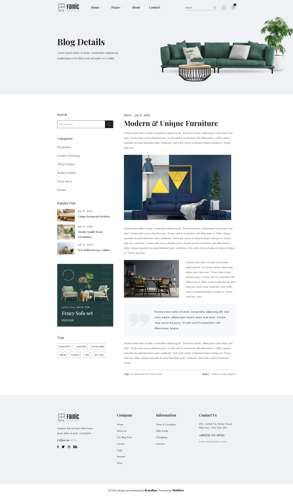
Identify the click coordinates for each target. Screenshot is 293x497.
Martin (128, 115)
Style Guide (162, 431)
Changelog (161, 437)
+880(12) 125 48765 (211, 435)
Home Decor (64, 181)
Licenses (160, 444)
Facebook (215, 374)
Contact (154, 7)
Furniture (61, 190)
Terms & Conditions (166, 424)
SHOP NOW (68, 320)
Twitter (223, 374)
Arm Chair (99, 354)
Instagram (231, 374)
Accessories (64, 147)
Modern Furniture (66, 173)
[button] (96, 7)
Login (120, 450)
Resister (121, 456)
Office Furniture (65, 164)
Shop (119, 463)
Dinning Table (98, 346)
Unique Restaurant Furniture (94, 216)
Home (120, 424)
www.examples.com (213, 442)
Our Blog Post (124, 437)
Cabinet (62, 354)
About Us (121, 431)
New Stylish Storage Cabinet (94, 250)
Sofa (87, 354)
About (136, 7)
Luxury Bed (81, 346)
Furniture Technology (68, 156)
